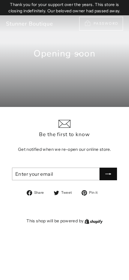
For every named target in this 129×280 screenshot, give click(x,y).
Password (106, 23)
